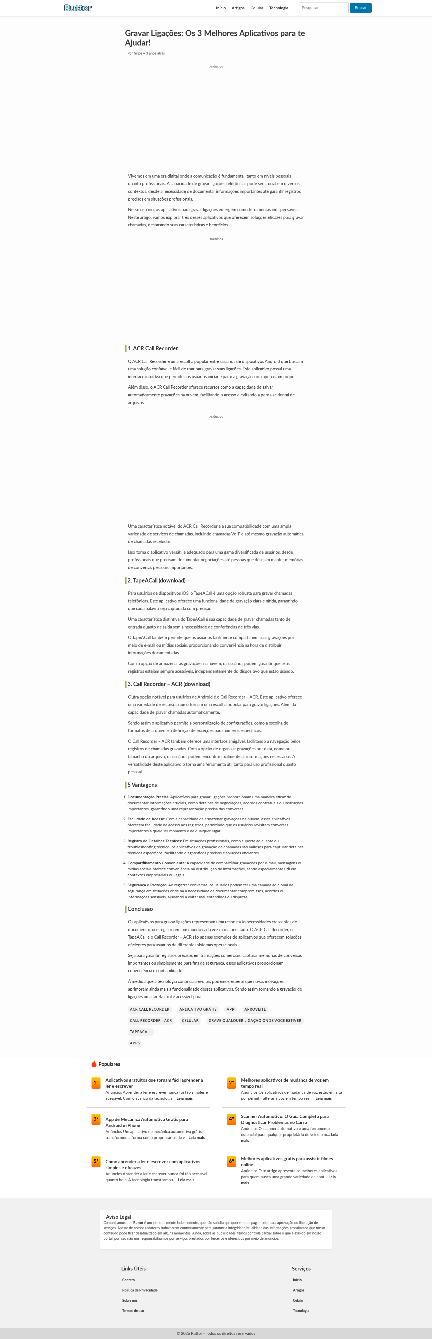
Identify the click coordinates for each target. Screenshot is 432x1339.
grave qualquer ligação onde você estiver (255, 1021)
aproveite (255, 1009)
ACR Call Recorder (150, 1009)
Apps (135, 1043)
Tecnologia (278, 8)
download (172, 580)
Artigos (238, 8)
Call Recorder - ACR (151, 1021)
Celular (256, 8)
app (230, 1009)
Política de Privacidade (140, 1290)
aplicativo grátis (198, 1009)
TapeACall (141, 1032)
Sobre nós (130, 1300)
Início (221, 8)
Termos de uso (133, 1311)
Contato (128, 1280)
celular (190, 1021)
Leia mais (184, 1098)
